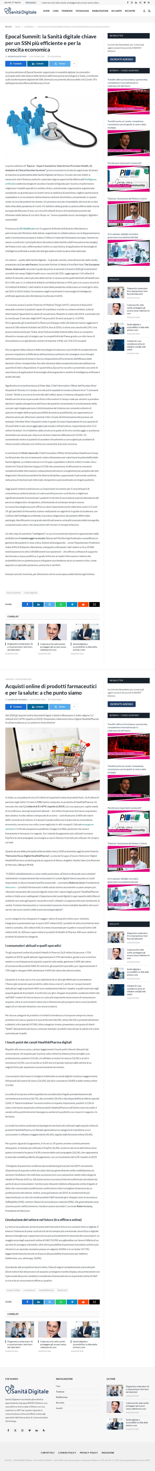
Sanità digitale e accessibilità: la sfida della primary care (85, 647)
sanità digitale (30, 592)
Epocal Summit (13, 592)
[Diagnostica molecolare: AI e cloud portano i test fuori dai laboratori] (19, 632)
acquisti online (13, 1290)
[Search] (149, 11)
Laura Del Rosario (17, 699)
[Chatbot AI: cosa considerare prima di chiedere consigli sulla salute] (116, 345)
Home (46, 11)
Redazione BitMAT (17, 56)
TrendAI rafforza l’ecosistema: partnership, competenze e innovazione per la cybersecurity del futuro (128, 82)
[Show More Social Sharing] (74, 64)
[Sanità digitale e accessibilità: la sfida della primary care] (85, 632)
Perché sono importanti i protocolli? (125, 163)
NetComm (62, 1290)
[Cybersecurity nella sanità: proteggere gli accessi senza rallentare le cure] (52, 632)
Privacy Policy (89, 1453)
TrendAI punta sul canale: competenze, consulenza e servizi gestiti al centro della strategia (127, 124)
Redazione (108, 1453)
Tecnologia (82, 11)
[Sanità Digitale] (20, 11)
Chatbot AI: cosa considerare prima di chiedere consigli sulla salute (136, 345)
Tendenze (67, 11)
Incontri (130, 11)
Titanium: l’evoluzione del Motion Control (127, 198)
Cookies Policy (67, 1453)
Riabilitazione (100, 11)
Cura (56, 11)
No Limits (116, 11)
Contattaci (47, 1453)
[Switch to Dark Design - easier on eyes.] (144, 11)
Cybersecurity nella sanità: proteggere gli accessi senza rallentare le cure (71, 2)
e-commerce (29, 1290)
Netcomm (10, 887)
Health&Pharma (46, 1290)
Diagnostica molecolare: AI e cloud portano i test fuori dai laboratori (20, 647)
